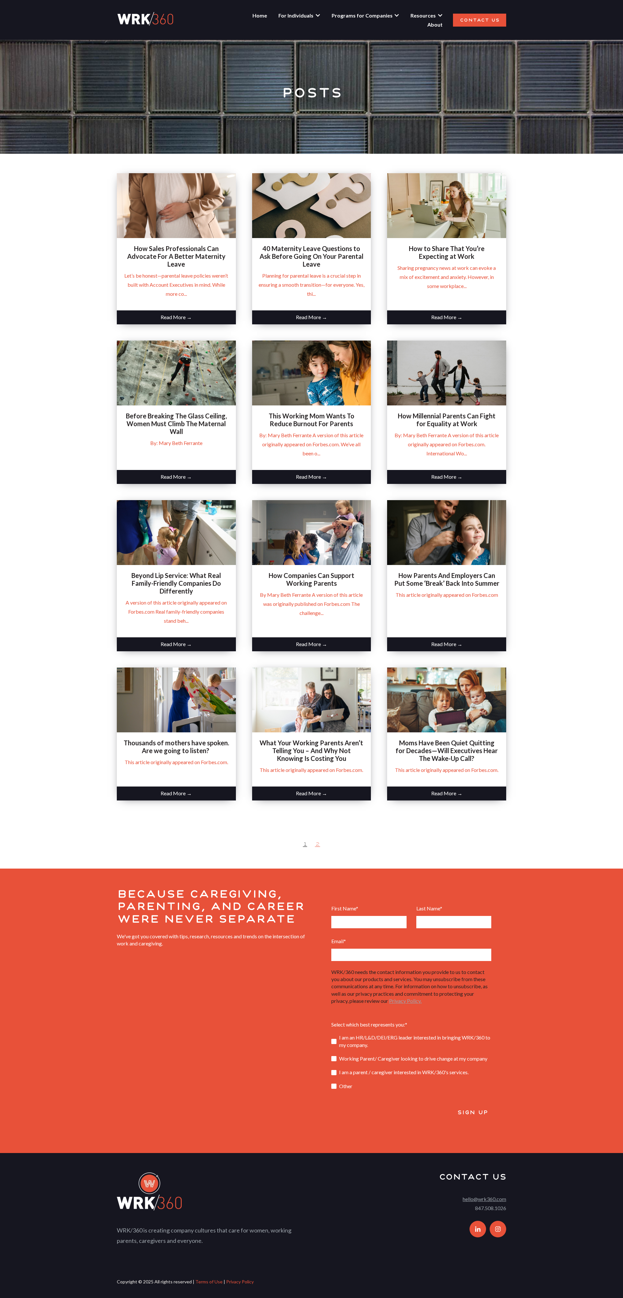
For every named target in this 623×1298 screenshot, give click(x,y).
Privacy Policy (240, 1281)
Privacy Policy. (405, 1001)
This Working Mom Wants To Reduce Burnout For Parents (311, 419)
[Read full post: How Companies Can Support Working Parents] (311, 532)
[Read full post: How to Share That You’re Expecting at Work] (446, 205)
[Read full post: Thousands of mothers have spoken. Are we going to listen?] (176, 699)
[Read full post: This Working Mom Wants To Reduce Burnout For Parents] (311, 373)
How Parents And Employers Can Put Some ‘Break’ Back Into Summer (446, 579)
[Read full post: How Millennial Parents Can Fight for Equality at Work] (446, 373)
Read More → (176, 317)
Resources (423, 15)
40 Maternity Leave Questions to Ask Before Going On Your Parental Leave (311, 256)
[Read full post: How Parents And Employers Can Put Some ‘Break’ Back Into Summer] (446, 532)
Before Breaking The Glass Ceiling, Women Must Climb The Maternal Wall (176, 423)
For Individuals (295, 15)
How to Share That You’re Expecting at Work (446, 252)
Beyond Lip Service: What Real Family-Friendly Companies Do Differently (176, 583)
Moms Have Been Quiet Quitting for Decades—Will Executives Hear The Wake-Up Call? (447, 750)
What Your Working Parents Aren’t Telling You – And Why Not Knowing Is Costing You (311, 750)
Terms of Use (209, 1281)
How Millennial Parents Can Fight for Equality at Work (446, 419)
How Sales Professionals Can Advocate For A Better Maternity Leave (176, 256)
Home (259, 15)
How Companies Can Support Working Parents (311, 579)
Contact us (479, 20)
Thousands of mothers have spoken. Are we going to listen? (176, 746)
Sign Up (472, 1112)
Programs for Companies (362, 15)
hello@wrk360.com (484, 1199)
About (435, 24)
